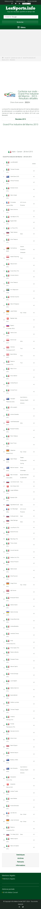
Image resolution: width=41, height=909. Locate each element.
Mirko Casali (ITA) (14, 647)
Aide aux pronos (9, 1)
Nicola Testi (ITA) (14, 271)
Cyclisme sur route (15, 58)
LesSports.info (20, 8)
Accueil (7, 58)
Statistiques (20, 855)
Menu (22, 27)
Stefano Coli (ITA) (14, 557)
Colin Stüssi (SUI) (14, 486)
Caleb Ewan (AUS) (14, 176)
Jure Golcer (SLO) (14, 482)
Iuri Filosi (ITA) (14, 228)
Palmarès (20, 862)
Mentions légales (9, 879)
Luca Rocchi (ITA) (14, 527)
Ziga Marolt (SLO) (14, 504)
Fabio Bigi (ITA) (14, 539)
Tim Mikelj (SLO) (14, 834)
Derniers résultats (32, 1)
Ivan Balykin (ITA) (14, 216)
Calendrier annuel (20, 1)
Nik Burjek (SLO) (14, 516)
